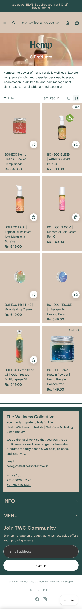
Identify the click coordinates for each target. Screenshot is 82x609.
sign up (41, 565)
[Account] (67, 23)
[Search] (14, 23)
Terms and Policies (41, 590)
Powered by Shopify (62, 581)
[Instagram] (44, 599)
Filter (11, 98)
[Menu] (5, 23)
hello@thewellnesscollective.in (27, 466)
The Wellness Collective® (33, 581)
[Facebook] (37, 599)
